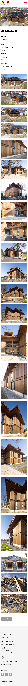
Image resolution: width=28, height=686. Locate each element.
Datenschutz (4, 681)
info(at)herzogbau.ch (5, 638)
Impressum (10, 681)
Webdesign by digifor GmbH (20, 684)
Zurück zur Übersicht (6, 618)
